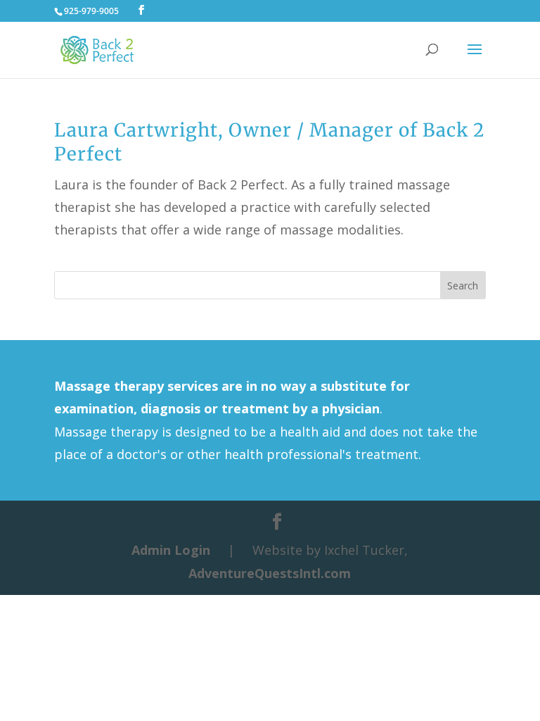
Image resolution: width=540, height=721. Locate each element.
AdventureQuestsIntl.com (269, 573)
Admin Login (170, 549)
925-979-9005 (91, 11)
